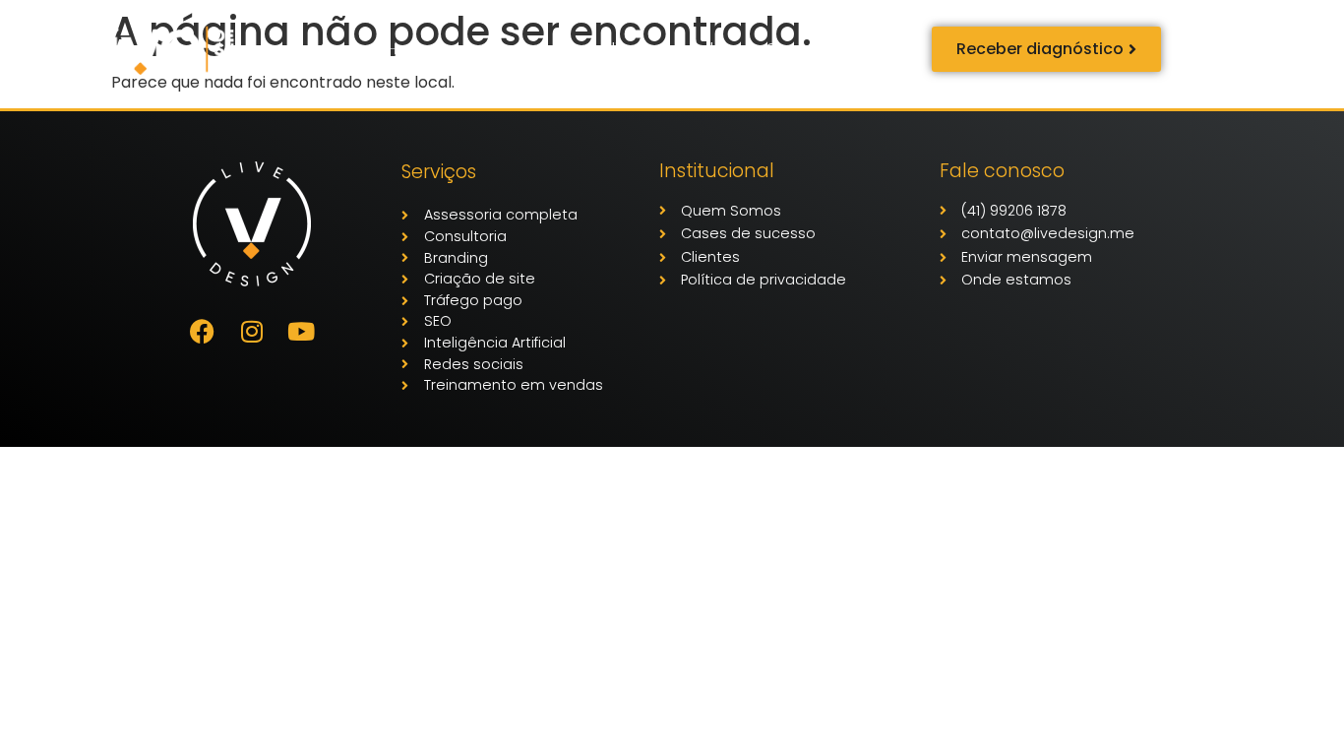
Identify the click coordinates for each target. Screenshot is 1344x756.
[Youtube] (301, 330)
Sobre (713, 48)
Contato (798, 48)
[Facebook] (202, 330)
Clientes (630, 48)
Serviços (353, 48)
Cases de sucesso (500, 48)
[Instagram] (251, 330)
